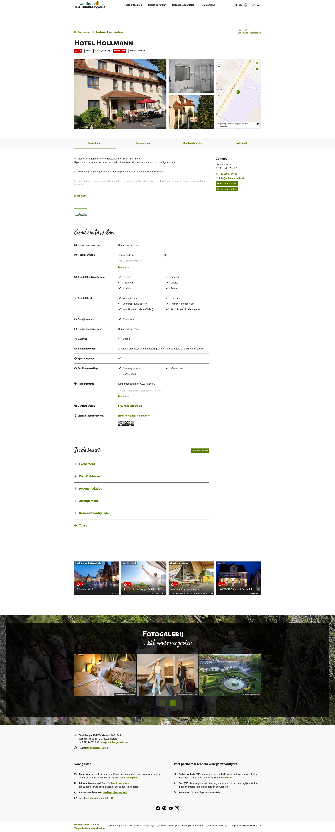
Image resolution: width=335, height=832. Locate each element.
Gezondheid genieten (183, 5)
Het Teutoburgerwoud (83, 32)
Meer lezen (80, 195)
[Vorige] (162, 703)
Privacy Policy (81, 824)
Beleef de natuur (157, 5)
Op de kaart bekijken (200, 451)
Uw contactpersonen (97, 747)
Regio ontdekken (133, 5)
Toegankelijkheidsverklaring (89, 828)
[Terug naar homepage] (89, 5)
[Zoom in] (219, 62)
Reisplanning (208, 5)
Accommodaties (116, 32)
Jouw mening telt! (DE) (102, 798)
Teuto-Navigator (128, 777)
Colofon (95, 824)
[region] (238, 94)
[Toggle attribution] (257, 123)
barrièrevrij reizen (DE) (115, 792)
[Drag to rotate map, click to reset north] (219, 70)
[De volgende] (173, 703)
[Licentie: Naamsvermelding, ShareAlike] (126, 425)
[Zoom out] (219, 66)
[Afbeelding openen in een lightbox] (120, 94)
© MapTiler (230, 124)
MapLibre (221, 124)
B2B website (225, 777)
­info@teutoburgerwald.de (114, 742)
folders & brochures (118, 783)
